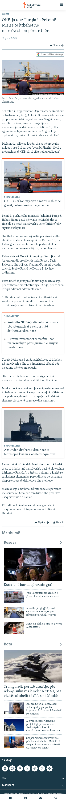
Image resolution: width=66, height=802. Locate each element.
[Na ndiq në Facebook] (5, 768)
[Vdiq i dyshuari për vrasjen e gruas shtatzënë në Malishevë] (14, 597)
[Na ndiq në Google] (49, 768)
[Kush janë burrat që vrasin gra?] (33, 564)
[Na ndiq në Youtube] (20, 768)
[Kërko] (56, 798)
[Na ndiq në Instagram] (12, 768)
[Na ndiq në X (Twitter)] (27, 768)
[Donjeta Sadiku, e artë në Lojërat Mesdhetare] (14, 628)
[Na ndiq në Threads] (35, 768)
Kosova (10, 542)
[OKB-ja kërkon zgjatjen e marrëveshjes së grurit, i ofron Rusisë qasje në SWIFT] (33, 177)
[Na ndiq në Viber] (42, 768)
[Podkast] (25, 798)
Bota (8, 644)
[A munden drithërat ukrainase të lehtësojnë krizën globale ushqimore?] (33, 426)
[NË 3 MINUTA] (40, 798)
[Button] (57, 45)
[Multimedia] (10, 798)
